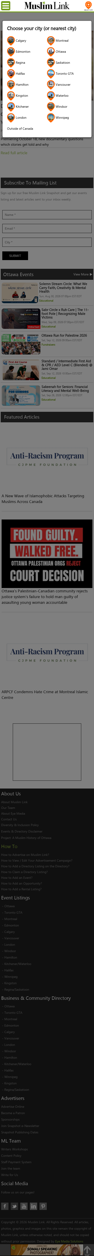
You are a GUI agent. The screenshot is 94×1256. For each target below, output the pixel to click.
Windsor (61, 106)
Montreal (61, 40)
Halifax (20, 73)
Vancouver (62, 84)
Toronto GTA (64, 73)
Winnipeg (62, 117)
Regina (20, 62)
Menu (9, 5)
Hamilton (22, 84)
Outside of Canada (20, 128)
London (20, 117)
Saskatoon (62, 62)
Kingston (21, 95)
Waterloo (61, 95)
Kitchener (22, 106)
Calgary (20, 40)
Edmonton (22, 51)
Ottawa (60, 51)
